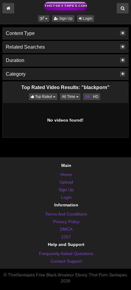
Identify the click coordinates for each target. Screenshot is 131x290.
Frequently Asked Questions (66, 253)
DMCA (66, 229)
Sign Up (65, 18)
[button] (43, 18)
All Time (71, 96)
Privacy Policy (66, 221)
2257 (66, 236)
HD (95, 97)
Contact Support (66, 261)
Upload (66, 182)
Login (87, 18)
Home (66, 174)
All (87, 97)
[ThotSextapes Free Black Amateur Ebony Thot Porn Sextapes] (65, 7)
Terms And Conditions (66, 214)
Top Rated (45, 96)
